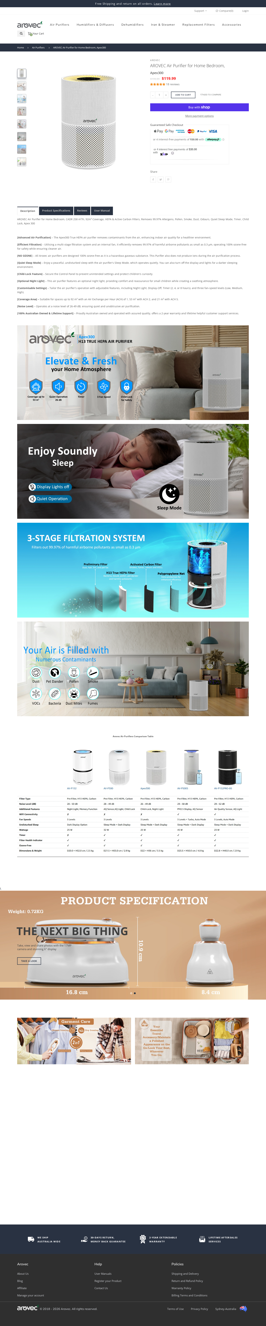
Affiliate (22, 1288)
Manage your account (30, 1295)
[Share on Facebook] (153, 179)
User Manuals (102, 1273)
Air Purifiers (38, 47)
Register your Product (107, 1281)
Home (20, 47)
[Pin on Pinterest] (168, 179)
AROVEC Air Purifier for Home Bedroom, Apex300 (79, 47)
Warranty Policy (181, 1288)
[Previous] (39, 109)
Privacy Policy (199, 1309)
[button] (158, 84)
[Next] (137, 109)
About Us (23, 1273)
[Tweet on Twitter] (161, 179)
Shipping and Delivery (185, 1273)
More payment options (199, 116)
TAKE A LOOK (29, 961)
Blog (20, 1281)
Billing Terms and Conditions (189, 1295)
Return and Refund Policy (187, 1281)
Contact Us (101, 1288)
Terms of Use (175, 1309)
